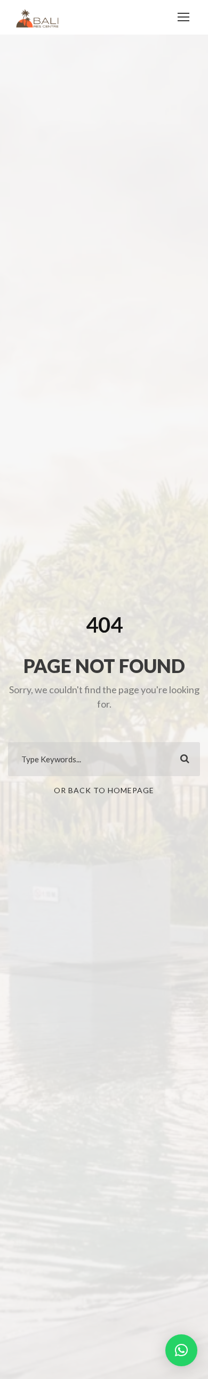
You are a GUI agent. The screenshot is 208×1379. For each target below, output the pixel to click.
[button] (181, 1350)
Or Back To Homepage (104, 790)
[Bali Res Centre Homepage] (37, 17)
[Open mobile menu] (183, 17)
